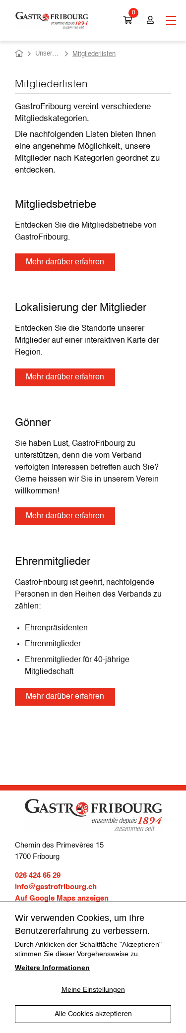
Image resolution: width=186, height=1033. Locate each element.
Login (149, 20)
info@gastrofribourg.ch (56, 887)
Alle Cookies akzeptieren (93, 1014)
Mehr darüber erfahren (65, 262)
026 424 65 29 (38, 875)
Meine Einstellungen (93, 989)
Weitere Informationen (52, 967)
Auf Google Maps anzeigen (62, 898)
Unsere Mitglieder (48, 54)
